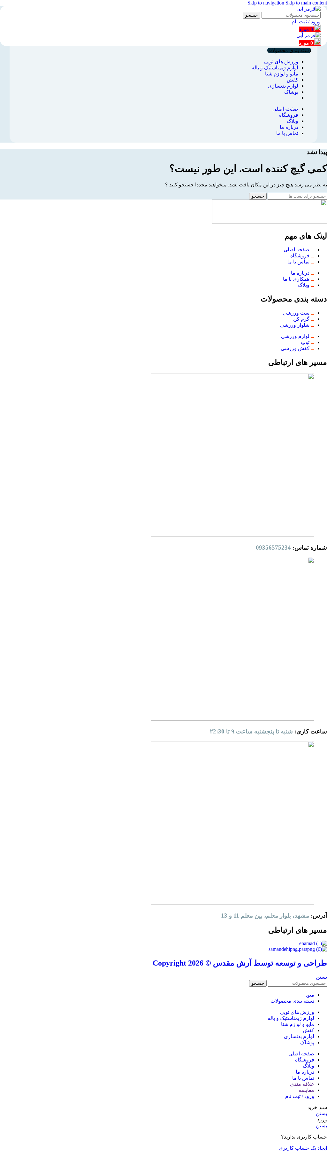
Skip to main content (306, 2)
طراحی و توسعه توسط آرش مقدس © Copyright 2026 (240, 963)
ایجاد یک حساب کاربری (303, 1148)
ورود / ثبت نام (299, 1096)
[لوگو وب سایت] (308, 9)
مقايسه (306, 1090)
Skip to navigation (266, 2)
